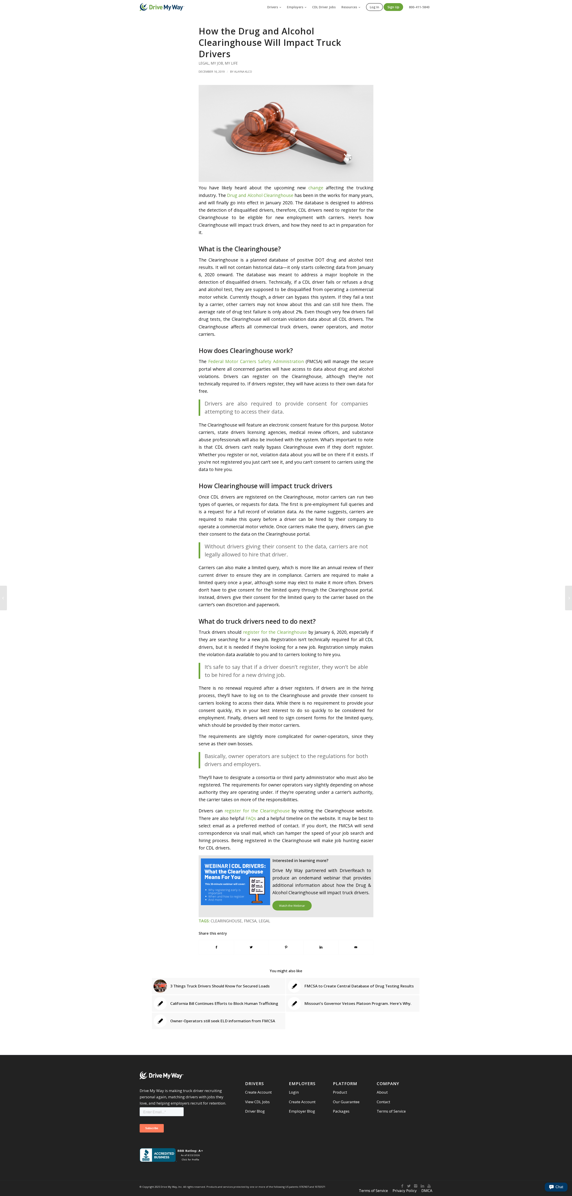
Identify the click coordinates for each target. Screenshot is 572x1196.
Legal (204, 63)
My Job (217, 63)
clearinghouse (226, 920)
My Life (231, 63)
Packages (341, 1111)
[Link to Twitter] (409, 1186)
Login (294, 1092)
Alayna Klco (243, 72)
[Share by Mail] (356, 947)
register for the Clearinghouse (275, 632)
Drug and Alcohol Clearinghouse (260, 195)
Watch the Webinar (292, 906)
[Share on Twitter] (251, 947)
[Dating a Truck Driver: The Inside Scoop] (3, 598)
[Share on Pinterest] (286, 947)
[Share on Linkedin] (321, 947)
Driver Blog (255, 1111)
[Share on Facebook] (216, 947)
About (382, 1092)
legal (264, 920)
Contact (383, 1101)
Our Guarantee (346, 1101)
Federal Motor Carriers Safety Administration (256, 361)
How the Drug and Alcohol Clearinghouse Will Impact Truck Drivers (270, 42)
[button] (556, 1187)
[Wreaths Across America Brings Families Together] (568, 598)
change (315, 188)
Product (340, 1092)
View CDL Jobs (257, 1101)
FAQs (251, 818)
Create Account (258, 1092)
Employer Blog (302, 1111)
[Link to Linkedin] (422, 1186)
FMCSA (250, 920)
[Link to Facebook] (402, 1186)
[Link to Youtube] (429, 1186)
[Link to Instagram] (415, 1186)
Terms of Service (391, 1111)
